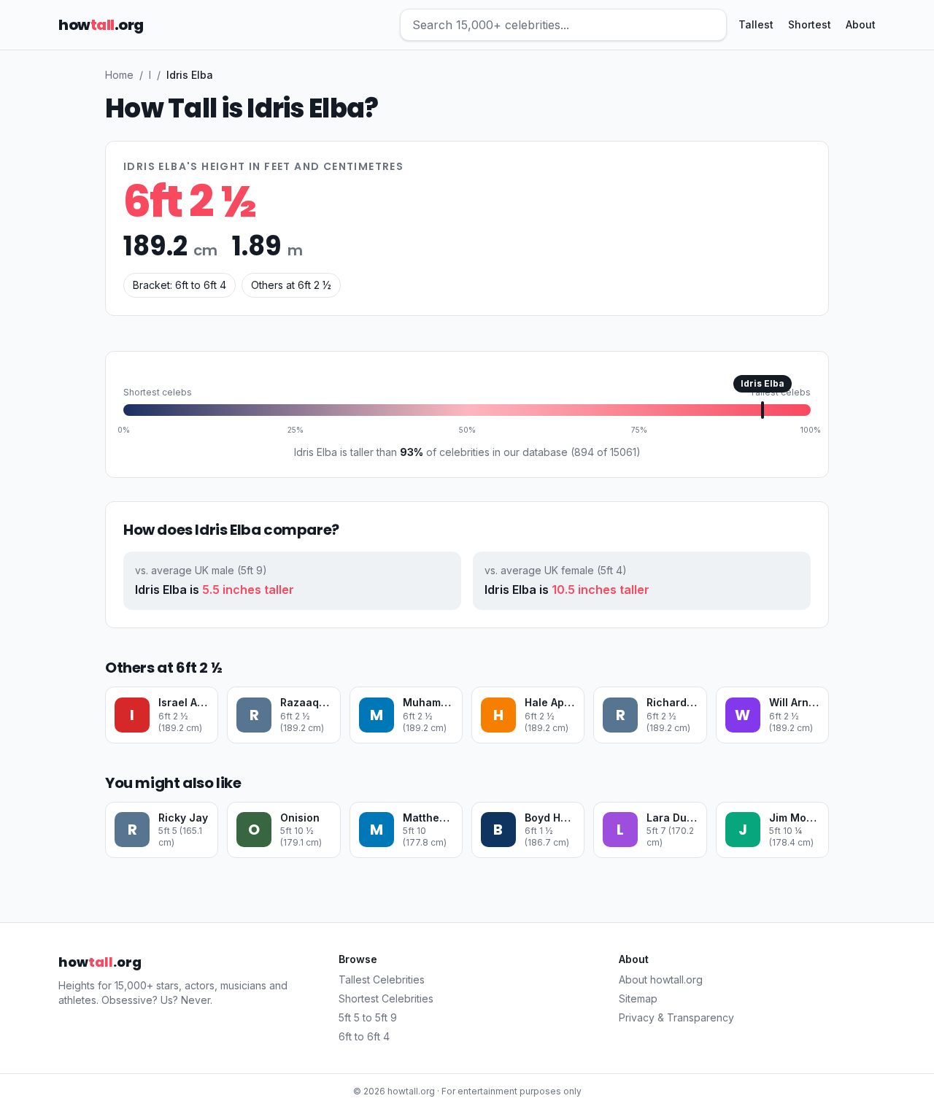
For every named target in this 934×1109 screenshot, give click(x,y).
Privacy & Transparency (676, 1017)
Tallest (755, 24)
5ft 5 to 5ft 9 (368, 1017)
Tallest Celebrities (382, 979)
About (861, 24)
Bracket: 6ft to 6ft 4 (179, 285)
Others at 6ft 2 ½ (291, 285)
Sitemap (638, 998)
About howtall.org (661, 979)
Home (119, 75)
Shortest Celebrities (386, 998)
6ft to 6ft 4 (364, 1036)
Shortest (809, 24)
